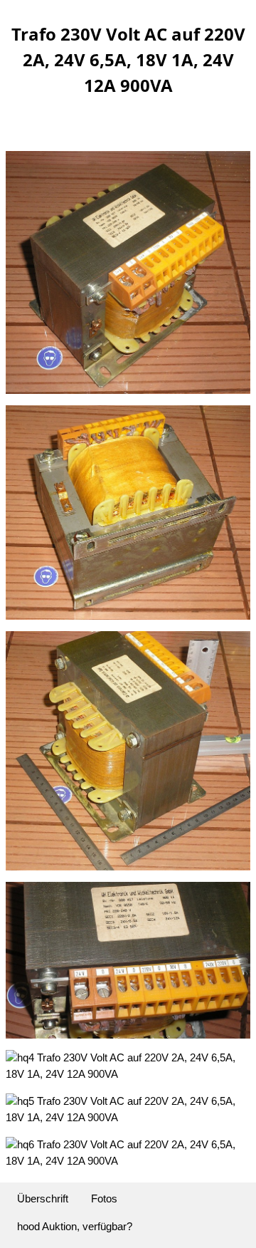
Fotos (104, 1198)
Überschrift (42, 1198)
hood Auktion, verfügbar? (74, 1226)
